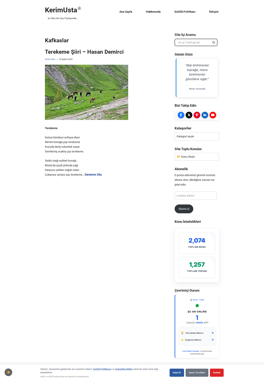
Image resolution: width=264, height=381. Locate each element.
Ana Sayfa (125, 11)
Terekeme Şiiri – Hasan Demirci (84, 52)
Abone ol (184, 208)
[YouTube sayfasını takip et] (212, 115)
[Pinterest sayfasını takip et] (197, 115)
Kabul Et (177, 372)
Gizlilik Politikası (184, 11)
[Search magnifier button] (214, 42)
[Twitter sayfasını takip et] (189, 115)
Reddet (216, 372)
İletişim (213, 11)
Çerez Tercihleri (197, 372)
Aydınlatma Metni (123, 369)
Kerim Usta (50, 59)
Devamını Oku (93, 174)
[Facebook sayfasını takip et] (181, 115)
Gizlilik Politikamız (102, 369)
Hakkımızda (153, 11)
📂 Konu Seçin (186, 156)
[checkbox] (8, 372)
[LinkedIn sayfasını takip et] (205, 115)
